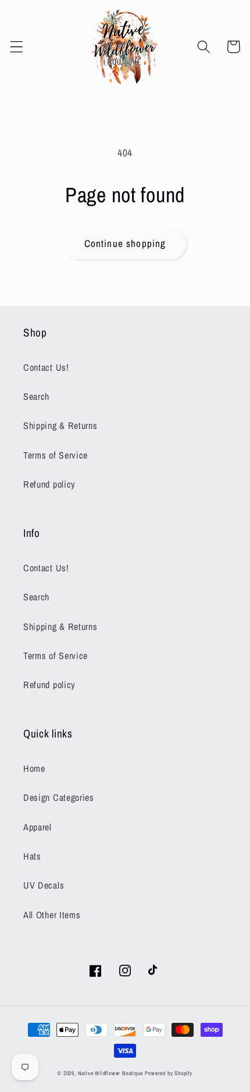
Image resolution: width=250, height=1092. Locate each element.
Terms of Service (55, 455)
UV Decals (43, 885)
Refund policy (49, 484)
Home (34, 768)
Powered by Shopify (168, 1073)
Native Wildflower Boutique (110, 1073)
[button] (16, 47)
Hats (32, 856)
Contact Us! (46, 367)
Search (36, 396)
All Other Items (51, 914)
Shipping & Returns (60, 425)
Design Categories (58, 797)
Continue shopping (125, 243)
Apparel (37, 827)
